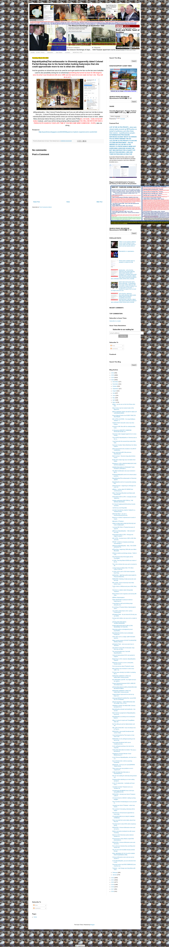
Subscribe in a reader (115, 321)
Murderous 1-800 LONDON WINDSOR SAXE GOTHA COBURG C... (124, 464)
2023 (112, 379)
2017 (112, 889)
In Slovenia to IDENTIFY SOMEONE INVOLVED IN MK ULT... (121, 431)
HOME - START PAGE (37, 52)
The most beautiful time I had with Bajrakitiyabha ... (121, 652)
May (114, 397)
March (114, 402)
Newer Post (36, 202)
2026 (112, 373)
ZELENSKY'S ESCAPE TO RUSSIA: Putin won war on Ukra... (123, 648)
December (115, 381)
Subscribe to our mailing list (123, 329)
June (114, 395)
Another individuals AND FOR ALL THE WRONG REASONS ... (122, 501)
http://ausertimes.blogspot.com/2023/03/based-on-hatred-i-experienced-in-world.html (68, 132)
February (115, 872)
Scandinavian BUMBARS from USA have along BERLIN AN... (123, 791)
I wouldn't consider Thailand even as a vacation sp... (122, 787)
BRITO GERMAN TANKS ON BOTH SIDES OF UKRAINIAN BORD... (124, 412)
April (114, 400)
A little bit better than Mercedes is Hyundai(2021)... (121, 772)
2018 (112, 887)
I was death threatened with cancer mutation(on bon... (121, 743)
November (115, 384)
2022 (112, 877)
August (115, 391)
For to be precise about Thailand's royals (123, 666)
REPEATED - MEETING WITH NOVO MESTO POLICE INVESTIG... (124, 576)
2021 (112, 880)
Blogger (92, 924)
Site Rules (59, 52)
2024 (112, 377)
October (115, 386)
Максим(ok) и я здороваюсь (126, 251)
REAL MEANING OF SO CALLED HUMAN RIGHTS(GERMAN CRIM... (123, 854)
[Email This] (78, 141)
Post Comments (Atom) (45, 207)
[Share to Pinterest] (85, 141)
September (116, 388)
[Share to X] (82, 141)
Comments (115, 348)
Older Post (99, 202)
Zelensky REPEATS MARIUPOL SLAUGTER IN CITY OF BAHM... (124, 698)
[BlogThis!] (80, 141)
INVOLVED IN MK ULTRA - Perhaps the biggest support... (122, 535)
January (115, 874)
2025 (112, 375)
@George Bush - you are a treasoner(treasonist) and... (120, 514)
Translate (122, 118)
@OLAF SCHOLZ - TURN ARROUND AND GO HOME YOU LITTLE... (123, 702)
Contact (67, 52)
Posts (113, 345)
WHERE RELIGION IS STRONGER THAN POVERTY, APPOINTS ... (123, 468)
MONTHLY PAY (77, 52)
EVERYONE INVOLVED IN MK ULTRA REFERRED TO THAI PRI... (122, 626)
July (114, 393)
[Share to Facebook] (84, 141)
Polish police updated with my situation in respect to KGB (127, 261)
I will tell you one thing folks (119, 508)
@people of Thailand (118, 521)
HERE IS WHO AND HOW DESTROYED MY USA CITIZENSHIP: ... (124, 524)
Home (68, 202)
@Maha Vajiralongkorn (118, 597)
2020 (112, 882)
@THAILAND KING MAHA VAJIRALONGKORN (119, 622)
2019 (112, 884)
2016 (112, 891)
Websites (50, 52)
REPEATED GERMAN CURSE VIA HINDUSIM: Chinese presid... (121, 676)
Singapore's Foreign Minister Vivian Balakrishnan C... (121, 754)
